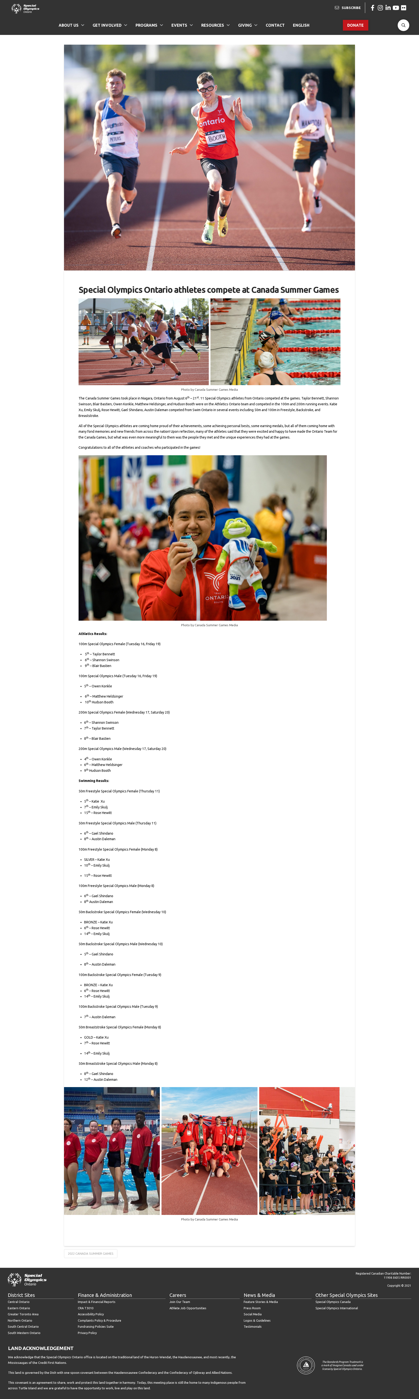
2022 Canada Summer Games (90, 1253)
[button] (403, 25)
